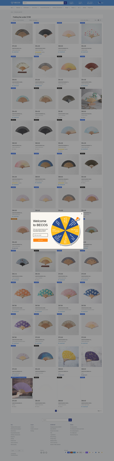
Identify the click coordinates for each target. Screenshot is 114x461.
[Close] (81, 213)
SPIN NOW (40, 240)
